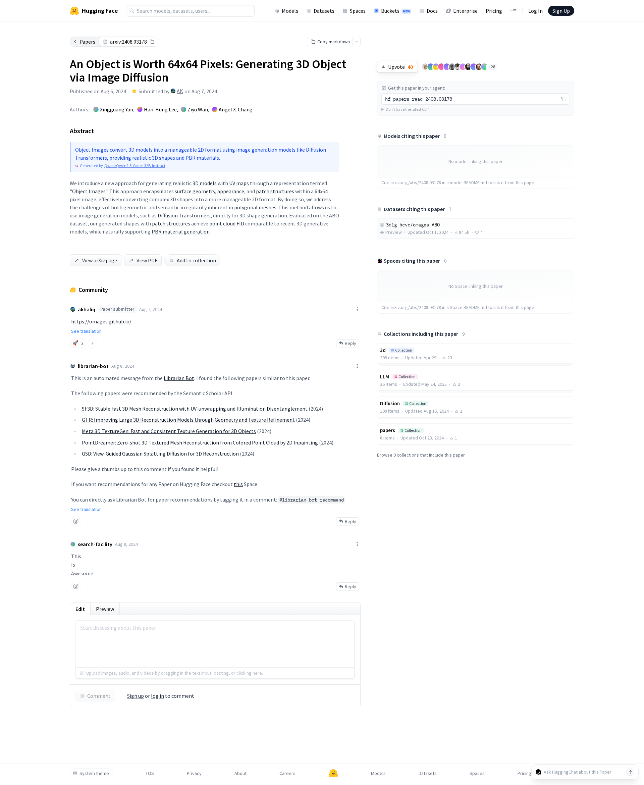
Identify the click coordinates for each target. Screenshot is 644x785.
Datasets (324, 10)
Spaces (358, 10)
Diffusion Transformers (184, 215)
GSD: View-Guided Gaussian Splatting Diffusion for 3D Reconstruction (160, 453)
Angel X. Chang (236, 109)
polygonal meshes (255, 207)
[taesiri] (452, 66)
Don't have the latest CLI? (407, 109)
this (238, 484)
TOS (150, 773)
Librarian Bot (179, 378)
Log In (535, 10)
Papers (87, 41)
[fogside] (479, 66)
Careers (287, 773)
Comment (99, 695)
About (240, 773)
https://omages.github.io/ (101, 321)
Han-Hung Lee (160, 109)
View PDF (147, 260)
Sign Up (561, 10)
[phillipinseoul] (473, 66)
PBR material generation (181, 231)
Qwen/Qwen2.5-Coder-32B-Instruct (134, 165)
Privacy (194, 773)
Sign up (135, 695)
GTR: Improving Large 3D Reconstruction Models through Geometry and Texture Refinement (188, 419)
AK (180, 91)
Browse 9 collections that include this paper (421, 455)
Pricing (494, 10)
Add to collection (196, 260)
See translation (86, 331)
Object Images (89, 191)
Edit (80, 609)
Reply (350, 343)
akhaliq (86, 309)
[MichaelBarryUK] (430, 66)
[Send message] (630, 772)
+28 (492, 66)
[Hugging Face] (333, 773)
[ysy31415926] (425, 66)
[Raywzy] (441, 66)
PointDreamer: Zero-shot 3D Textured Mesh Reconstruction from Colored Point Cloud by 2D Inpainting (200, 442)
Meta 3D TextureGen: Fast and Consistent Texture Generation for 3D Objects (169, 431)
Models (290, 10)
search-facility (95, 544)
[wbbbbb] (484, 66)
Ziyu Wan (197, 109)
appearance (230, 191)
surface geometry (195, 191)
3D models (205, 183)
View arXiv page (99, 260)
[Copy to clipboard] (152, 41)
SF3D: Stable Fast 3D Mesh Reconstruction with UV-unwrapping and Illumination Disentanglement (195, 408)
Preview (105, 609)
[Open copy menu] (357, 41)
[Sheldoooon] (436, 66)
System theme (94, 773)
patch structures (275, 191)
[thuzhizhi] (446, 66)
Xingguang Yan (116, 109)
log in (157, 695)
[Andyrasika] (457, 66)
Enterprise (465, 10)
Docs (432, 10)
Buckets (395, 10)
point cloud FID (226, 223)
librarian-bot (93, 366)
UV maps (239, 183)
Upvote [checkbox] (400, 66)
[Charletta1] (468, 66)
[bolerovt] (463, 66)
